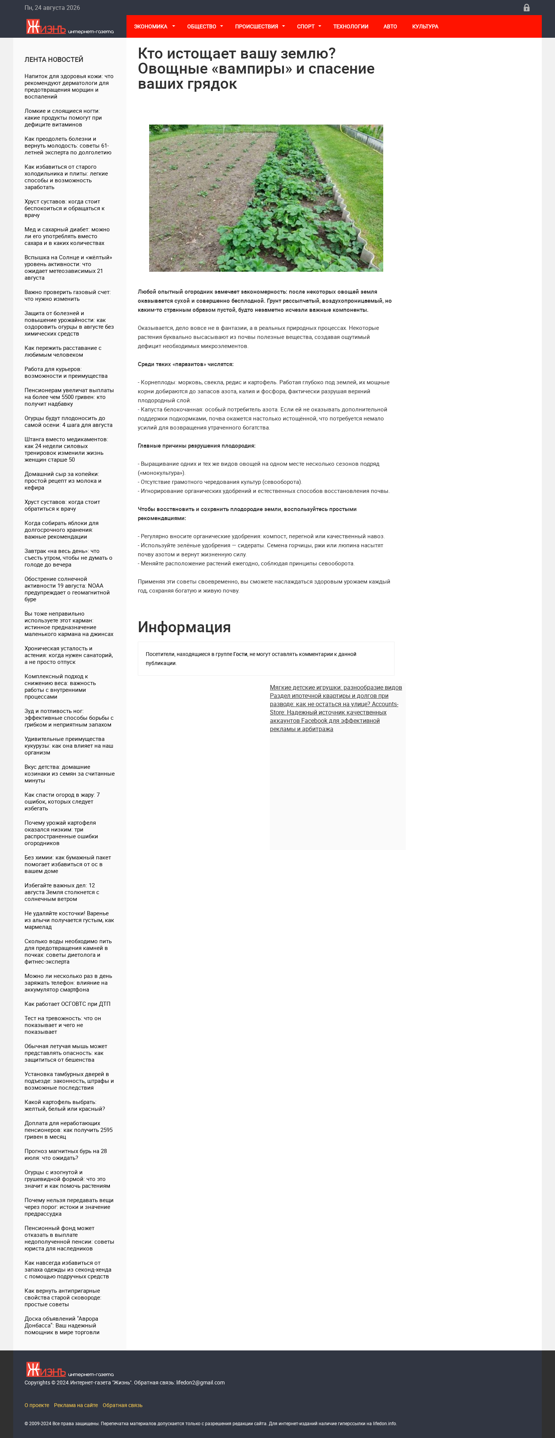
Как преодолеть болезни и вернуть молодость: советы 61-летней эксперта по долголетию (68, 145)
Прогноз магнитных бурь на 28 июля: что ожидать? (66, 1154)
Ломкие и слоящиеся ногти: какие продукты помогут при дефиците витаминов (63, 117)
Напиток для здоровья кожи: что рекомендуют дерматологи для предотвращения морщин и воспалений (69, 86)
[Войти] (526, 7)
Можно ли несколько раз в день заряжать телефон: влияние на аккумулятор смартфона (68, 982)
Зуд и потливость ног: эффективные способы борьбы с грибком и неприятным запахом (69, 717)
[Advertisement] (338, 786)
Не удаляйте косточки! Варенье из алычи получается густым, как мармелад (69, 919)
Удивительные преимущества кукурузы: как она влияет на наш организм (69, 745)
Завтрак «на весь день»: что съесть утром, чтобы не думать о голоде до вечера (69, 557)
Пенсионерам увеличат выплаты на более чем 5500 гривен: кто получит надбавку (69, 396)
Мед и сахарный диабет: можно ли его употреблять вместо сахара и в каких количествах (67, 235)
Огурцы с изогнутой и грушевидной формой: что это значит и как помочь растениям (67, 1178)
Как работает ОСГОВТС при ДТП (68, 1003)
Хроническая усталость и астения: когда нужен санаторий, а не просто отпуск (69, 654)
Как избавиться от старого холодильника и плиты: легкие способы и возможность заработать (66, 177)
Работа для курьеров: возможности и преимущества (66, 372)
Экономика (151, 26)
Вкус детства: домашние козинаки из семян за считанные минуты (70, 773)
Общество (201, 26)
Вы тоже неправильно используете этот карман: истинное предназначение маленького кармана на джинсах (69, 623)
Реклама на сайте (76, 1405)
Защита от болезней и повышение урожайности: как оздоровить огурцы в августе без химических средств (69, 323)
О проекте (37, 1405)
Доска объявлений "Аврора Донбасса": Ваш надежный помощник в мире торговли (62, 1325)
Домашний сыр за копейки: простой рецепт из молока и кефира (63, 480)
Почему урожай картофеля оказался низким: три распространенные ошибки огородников (61, 833)
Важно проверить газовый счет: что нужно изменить (68, 295)
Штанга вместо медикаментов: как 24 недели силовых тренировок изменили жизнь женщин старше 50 (66, 449)
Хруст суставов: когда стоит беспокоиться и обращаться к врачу (65, 208)
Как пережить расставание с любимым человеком (63, 351)
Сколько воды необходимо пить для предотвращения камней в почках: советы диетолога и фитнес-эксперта (68, 951)
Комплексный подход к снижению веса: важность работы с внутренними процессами (60, 686)
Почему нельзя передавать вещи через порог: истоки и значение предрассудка (69, 1206)
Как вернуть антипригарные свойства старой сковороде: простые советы (63, 1297)
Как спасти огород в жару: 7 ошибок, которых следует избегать (62, 801)
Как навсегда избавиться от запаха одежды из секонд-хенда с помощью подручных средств (68, 1269)
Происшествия (256, 26)
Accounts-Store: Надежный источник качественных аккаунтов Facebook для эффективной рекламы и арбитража (334, 716)
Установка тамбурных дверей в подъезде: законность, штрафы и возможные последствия (69, 1080)
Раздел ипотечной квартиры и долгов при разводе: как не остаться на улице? (329, 699)
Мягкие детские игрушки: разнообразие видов (336, 687)
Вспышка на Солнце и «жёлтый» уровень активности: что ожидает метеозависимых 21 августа (68, 267)
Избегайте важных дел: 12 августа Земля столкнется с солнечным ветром (62, 891)
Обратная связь (123, 1405)
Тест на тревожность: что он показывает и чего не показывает (63, 1024)
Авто (390, 26)
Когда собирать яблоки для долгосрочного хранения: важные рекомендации (62, 529)
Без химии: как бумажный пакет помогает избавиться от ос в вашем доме (68, 864)
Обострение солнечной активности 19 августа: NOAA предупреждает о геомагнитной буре (67, 589)
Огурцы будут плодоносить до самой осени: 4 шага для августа (69, 421)
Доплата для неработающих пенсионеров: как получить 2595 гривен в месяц (69, 1129)
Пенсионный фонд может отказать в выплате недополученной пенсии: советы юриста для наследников (69, 1238)
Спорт (305, 26)
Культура (425, 26)
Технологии (350, 26)
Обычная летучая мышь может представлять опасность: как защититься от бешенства (66, 1052)
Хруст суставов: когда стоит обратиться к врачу (62, 505)
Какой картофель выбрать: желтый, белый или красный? (65, 1105)
